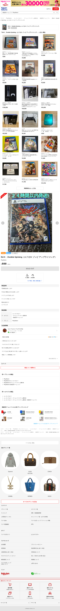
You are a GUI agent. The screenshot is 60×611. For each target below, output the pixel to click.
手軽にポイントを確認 (50, 597)
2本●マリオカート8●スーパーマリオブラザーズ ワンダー (49, 180)
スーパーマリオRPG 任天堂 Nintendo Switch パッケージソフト (49, 155)
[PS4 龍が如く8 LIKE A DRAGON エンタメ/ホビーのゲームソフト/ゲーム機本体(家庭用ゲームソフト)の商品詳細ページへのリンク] (30, 169)
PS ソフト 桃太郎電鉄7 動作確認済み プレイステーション (10, 53)
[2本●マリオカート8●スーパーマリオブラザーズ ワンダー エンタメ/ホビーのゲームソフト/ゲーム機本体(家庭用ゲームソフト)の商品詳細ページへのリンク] (49, 169)
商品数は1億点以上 (10, 588)
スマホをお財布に (30, 597)
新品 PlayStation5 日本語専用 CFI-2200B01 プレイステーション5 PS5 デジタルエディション (30, 105)
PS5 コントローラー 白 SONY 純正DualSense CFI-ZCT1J (30, 130)
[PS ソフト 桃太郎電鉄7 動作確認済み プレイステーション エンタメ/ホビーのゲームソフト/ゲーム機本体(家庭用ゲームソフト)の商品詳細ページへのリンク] (10, 42)
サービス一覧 (4, 602)
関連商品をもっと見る (30, 188)
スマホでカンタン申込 (10, 597)
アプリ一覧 (33, 602)
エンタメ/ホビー (18, 18)
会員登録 (55, 9)
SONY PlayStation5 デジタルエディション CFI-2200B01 (10, 130)
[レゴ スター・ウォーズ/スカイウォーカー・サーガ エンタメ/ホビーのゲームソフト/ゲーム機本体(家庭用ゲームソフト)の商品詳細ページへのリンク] (10, 144)
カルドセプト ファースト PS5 (49, 53)
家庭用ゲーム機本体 (6, 102)
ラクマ (2, 18)
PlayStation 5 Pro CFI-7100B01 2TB (10, 104)
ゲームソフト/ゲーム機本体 (31, 18)
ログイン (49, 9)
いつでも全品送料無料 (30, 588)
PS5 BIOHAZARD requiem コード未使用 (29, 79)
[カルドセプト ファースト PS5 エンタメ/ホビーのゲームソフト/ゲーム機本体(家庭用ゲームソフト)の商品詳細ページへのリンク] (49, 42)
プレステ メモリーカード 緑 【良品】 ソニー (47, 130)
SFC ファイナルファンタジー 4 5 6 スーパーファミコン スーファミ (9, 181)
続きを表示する (52, 358)
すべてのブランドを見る (30, 502)
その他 (23, 128)
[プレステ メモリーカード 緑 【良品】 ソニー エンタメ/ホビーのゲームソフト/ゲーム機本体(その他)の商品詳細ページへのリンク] (49, 119)
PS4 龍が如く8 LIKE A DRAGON (30, 179)
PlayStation (9, 18)
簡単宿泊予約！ (50, 588)
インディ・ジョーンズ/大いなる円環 (10, 79)
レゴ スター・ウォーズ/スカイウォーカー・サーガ (10, 155)
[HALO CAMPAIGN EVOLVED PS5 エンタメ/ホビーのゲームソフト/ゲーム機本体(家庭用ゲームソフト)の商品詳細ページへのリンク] (49, 68)
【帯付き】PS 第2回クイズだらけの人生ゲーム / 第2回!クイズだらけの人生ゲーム (30, 54)
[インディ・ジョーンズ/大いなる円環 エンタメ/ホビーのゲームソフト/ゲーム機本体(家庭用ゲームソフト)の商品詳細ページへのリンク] (10, 68)
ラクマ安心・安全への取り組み (34, 280)
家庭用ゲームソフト (45, 18)
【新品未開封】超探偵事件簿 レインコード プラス (30, 155)
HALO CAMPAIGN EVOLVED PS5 (49, 79)
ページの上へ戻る (30, 443)
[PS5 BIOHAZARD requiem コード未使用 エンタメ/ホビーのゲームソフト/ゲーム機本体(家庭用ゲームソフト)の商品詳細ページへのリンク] (30, 68)
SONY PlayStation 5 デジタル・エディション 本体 (49, 104)
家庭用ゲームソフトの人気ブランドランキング (45, 423)
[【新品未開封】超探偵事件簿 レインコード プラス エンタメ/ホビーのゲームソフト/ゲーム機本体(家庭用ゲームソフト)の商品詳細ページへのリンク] (30, 144)
